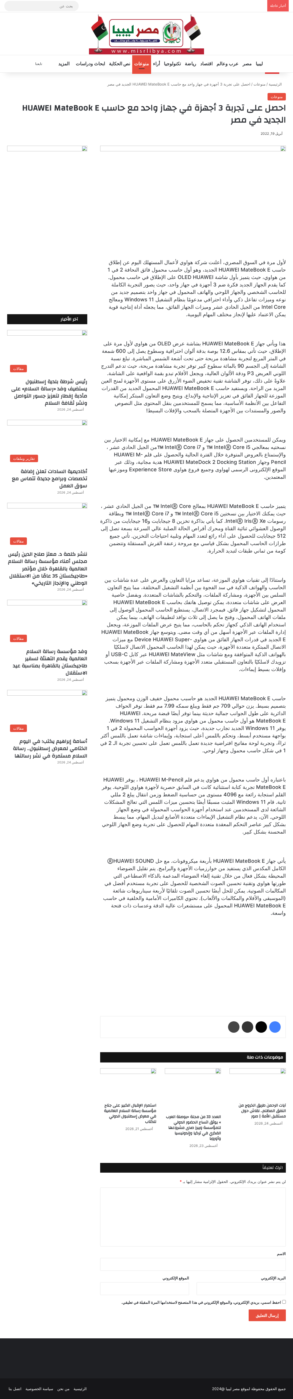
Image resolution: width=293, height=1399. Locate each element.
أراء (156, 63)
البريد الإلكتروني (273, 1278)
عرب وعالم (228, 63)
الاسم (281, 1253)
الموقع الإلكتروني (176, 1278)
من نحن (63, 1388)
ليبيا (259, 63)
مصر (247, 63)
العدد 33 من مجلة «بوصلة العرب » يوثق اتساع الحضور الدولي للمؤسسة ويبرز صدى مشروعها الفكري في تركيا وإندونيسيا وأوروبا (193, 1127)
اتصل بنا (15, 1388)
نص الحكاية (119, 63)
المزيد (64, 63)
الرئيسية (276, 84)
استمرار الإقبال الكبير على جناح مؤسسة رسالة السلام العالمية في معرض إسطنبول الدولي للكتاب (130, 1113)
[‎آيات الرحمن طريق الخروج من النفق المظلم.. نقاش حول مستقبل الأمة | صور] (257, 1084)
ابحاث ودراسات (90, 63)
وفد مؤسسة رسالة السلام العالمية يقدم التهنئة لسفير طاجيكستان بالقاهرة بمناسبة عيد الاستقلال (50, 662)
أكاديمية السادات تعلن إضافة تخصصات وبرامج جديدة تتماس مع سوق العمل (49, 478)
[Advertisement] (193, 961)
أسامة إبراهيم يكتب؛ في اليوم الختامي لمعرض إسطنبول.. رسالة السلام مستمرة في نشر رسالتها (50, 748)
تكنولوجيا (172, 63)
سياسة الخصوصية (39, 1388)
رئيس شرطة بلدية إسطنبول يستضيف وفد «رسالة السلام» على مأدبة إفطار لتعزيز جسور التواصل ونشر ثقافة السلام (49, 392)
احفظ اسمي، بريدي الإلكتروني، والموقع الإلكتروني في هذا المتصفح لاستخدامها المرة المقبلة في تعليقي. (201, 1302)
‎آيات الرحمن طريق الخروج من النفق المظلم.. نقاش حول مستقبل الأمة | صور (262, 1111)
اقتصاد (206, 63)
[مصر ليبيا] (146, 33)
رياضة (190, 63)
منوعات (141, 63)
